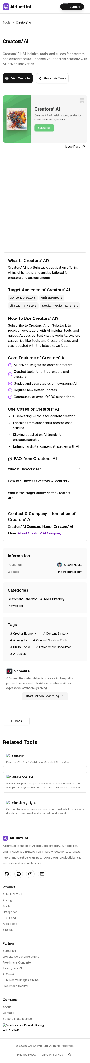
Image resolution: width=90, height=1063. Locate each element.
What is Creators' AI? (24, 469)
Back (18, 721)
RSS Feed (9, 918)
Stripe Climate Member (18, 1019)
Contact (8, 1013)
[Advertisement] (45, 200)
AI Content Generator (23, 599)
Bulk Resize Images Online (21, 980)
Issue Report (73, 146)
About (7, 1007)
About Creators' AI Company (40, 533)
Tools (6, 22)
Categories (10, 912)
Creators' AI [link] (23, 22)
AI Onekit (9, 974)
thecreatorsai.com (70, 572)
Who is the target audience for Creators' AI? (39, 495)
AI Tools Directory (52, 599)
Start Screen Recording (42, 696)
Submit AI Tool (12, 894)
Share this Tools (54, 78)
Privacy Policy (27, 1054)
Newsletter (16, 606)
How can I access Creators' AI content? (38, 481)
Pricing (7, 900)
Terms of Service (51, 1054)
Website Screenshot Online (21, 956)
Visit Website (20, 78)
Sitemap (8, 930)
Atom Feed (10, 924)
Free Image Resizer (15, 986)
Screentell (9, 951)
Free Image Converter (17, 962)
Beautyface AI (12, 968)
